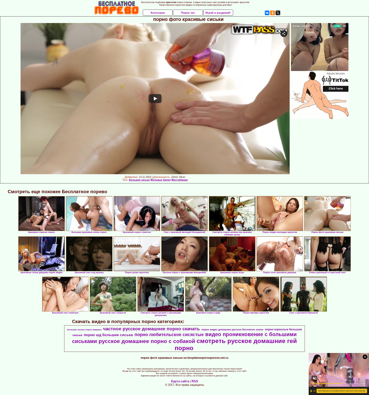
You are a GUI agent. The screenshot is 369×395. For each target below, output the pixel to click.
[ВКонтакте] (267, 13)
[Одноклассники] (272, 13)
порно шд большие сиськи (108, 335)
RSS (195, 381)
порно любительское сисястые (169, 334)
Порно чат (188, 12)
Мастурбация (179, 179)
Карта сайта (180, 381)
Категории (158, 12)
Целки (167, 179)
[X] (278, 13)
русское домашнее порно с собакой (147, 341)
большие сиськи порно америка (84, 329)
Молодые (156, 179)
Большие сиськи (139, 179)
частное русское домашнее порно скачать (151, 328)
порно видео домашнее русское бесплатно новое (232, 329)
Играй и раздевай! (218, 12)
